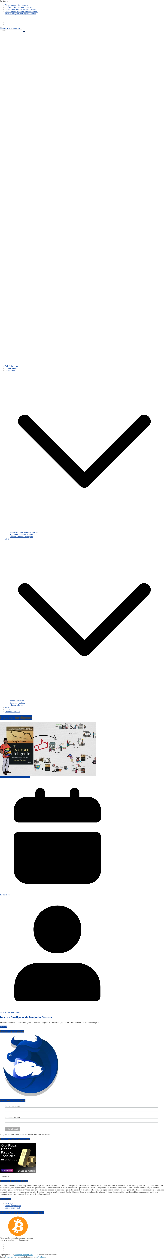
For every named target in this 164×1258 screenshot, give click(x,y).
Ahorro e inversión (17, 701)
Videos (7, 707)
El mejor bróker (11, 368)
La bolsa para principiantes (10, 1012)
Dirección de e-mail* (12, 1106)
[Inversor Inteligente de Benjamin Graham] (48, 775)
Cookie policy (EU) (12, 1208)
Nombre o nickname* (13, 1117)
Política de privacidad (13, 1206)
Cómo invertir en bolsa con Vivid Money (20, 9)
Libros (7, 709)
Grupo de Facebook (12, 712)
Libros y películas (16, 705)
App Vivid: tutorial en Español (21, 534)
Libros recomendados (8, 777)
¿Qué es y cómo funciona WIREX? (18, 7)
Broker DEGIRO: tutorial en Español (24, 532)
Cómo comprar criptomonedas (16, 5)
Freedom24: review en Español (21, 537)
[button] (84, 530)
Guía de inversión (11, 366)
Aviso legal (9, 1203)
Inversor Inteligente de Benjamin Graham (20, 14)
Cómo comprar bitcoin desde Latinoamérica (21, 12)
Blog (7, 539)
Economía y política (17, 703)
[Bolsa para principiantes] (10, 28)
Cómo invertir (10, 370)
